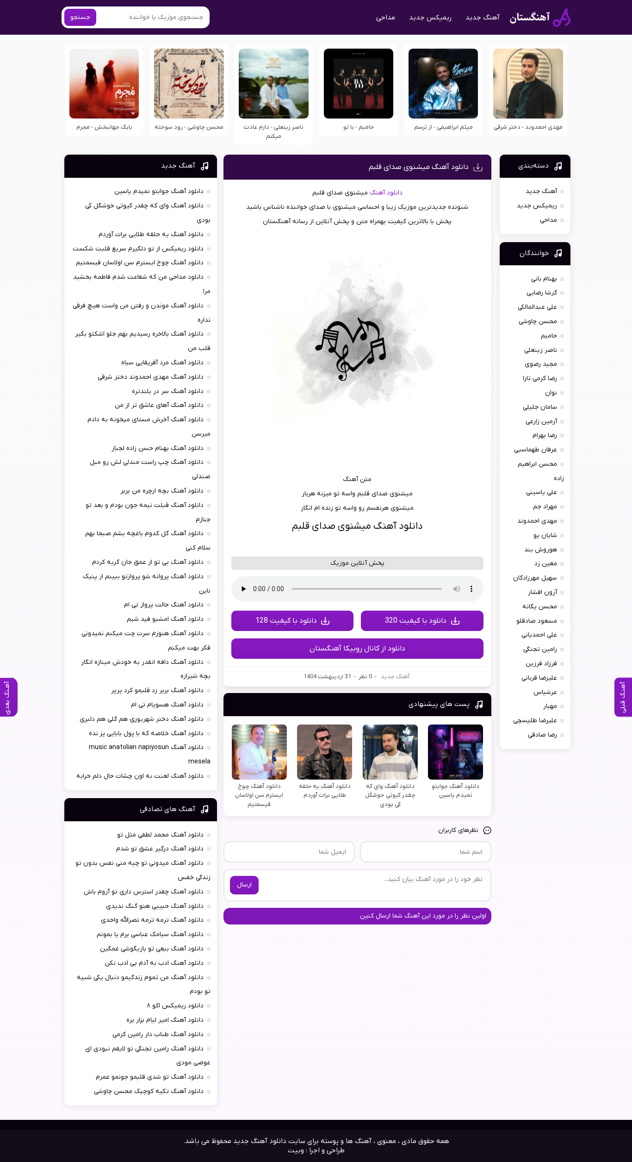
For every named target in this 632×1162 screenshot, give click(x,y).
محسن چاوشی (538, 321)
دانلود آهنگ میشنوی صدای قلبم (419, 167)
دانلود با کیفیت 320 (415, 620)
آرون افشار (542, 592)
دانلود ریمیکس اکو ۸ (175, 1005)
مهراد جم (545, 506)
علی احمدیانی (539, 635)
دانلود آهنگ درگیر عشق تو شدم (160, 848)
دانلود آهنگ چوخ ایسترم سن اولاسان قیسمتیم (140, 262)
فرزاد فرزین (541, 663)
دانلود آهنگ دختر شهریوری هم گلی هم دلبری (142, 719)
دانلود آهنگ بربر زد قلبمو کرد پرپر (157, 690)
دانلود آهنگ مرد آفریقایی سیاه (162, 362)
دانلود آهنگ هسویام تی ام (167, 704)
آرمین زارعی (541, 421)
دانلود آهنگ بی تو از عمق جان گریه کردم (148, 562)
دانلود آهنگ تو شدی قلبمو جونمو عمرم (150, 1077)
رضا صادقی (542, 735)
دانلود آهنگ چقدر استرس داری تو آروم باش (144, 891)
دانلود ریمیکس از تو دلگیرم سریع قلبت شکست (138, 248)
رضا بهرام (545, 435)
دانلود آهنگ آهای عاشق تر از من (159, 405)
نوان (551, 392)
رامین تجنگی (540, 649)
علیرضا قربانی (539, 678)
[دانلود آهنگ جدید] (540, 17)
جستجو (80, 17)
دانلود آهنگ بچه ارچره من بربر (162, 491)
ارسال (244, 885)
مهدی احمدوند (537, 521)
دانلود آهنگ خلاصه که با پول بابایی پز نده (146, 733)
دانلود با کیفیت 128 (286, 620)
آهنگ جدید (482, 17)
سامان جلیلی (540, 407)
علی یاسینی (541, 492)
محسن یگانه (539, 606)
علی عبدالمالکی (537, 307)
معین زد (545, 563)
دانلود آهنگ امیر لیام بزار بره (165, 1020)
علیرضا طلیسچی (535, 720)
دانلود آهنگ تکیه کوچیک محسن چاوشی (149, 1091)
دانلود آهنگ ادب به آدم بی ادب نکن (154, 963)
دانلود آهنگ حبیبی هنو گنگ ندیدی (155, 906)
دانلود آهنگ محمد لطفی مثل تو (160, 835)
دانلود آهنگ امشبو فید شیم (165, 619)
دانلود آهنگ (386, 192)
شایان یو (545, 535)
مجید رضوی (541, 364)
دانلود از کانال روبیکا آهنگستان (357, 648)
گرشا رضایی (542, 292)
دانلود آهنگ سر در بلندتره (168, 391)
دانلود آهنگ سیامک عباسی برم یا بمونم (150, 934)
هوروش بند (540, 549)
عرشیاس (545, 692)
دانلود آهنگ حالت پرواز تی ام (164, 604)
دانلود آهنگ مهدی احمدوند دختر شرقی (151, 377)
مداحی (385, 17)
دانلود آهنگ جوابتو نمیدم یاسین (159, 191)
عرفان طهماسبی (535, 449)
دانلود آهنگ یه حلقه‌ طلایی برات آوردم (151, 234)
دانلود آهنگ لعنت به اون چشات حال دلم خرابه (140, 776)
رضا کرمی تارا (540, 378)
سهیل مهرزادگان (535, 578)
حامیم (549, 335)
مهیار (550, 706)
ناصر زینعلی (540, 350)
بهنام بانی (544, 279)
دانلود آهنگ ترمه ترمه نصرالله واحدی (152, 920)
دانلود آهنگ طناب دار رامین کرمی (158, 1034)
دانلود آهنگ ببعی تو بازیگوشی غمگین (152, 948)
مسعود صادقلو (536, 621)
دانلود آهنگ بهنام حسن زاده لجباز (158, 448)
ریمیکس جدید (430, 17)
